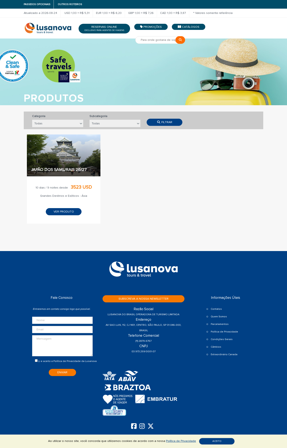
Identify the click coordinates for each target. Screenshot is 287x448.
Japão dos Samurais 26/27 (59, 169)
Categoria (38, 116)
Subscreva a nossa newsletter (143, 298)
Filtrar (166, 122)
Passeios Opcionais (37, 4)
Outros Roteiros (70, 4)
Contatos (216, 309)
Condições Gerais (222, 339)
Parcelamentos (220, 324)
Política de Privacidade (67, 361)
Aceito (216, 441)
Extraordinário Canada (224, 354)
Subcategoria (98, 116)
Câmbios (216, 346)
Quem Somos (219, 316)
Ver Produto (64, 211)
